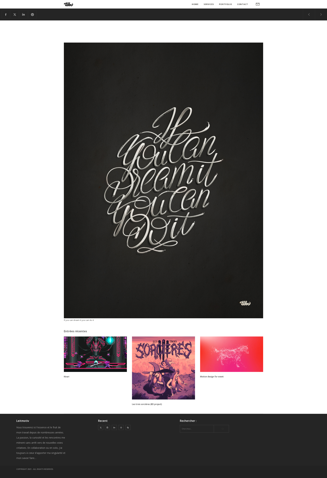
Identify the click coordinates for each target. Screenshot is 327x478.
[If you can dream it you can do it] (6, 14)
